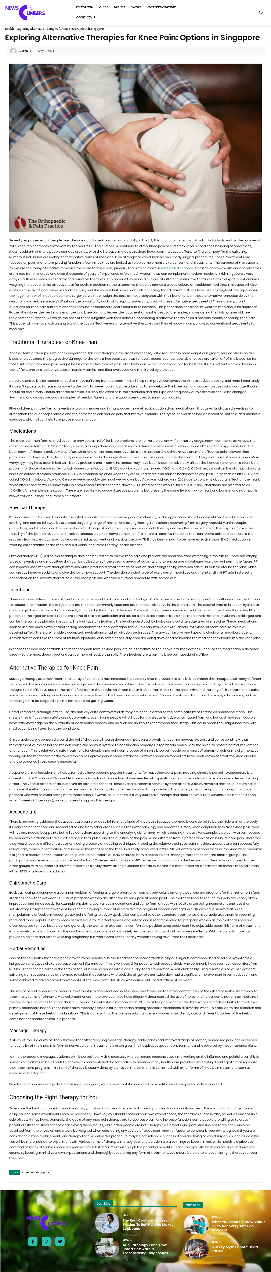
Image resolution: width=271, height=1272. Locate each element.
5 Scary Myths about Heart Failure (235, 1249)
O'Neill (26, 51)
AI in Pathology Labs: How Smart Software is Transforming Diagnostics (145, 1249)
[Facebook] (32, 1241)
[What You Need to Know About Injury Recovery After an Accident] (196, 1224)
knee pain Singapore (177, 268)
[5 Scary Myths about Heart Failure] (196, 1249)
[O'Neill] (14, 51)
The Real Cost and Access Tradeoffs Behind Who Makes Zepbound (148, 1224)
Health (9, 28)
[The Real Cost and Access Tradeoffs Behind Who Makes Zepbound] (107, 1223)
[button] (261, 12)
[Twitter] (60, 1241)
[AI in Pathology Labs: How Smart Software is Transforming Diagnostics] (107, 1247)
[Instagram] (46, 1241)
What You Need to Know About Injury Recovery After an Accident (238, 1225)
